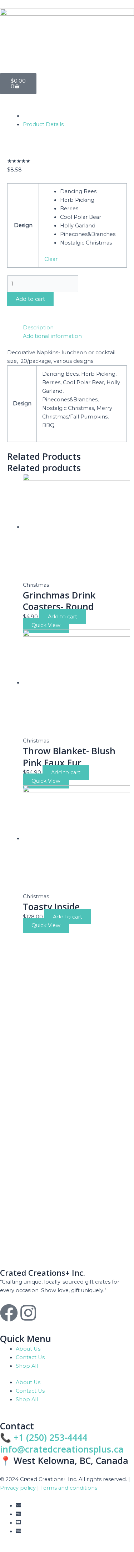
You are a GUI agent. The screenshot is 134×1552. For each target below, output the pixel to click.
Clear (51, 259)
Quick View (45, 625)
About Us (28, 1349)
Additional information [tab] (52, 336)
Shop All (27, 1366)
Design (23, 225)
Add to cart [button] (62, 616)
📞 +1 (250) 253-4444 (43, 1437)
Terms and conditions (68, 1488)
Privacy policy (18, 1488)
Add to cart (30, 299)
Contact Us (30, 1357)
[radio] (90, 191)
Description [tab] (38, 327)
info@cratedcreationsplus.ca (62, 1449)
